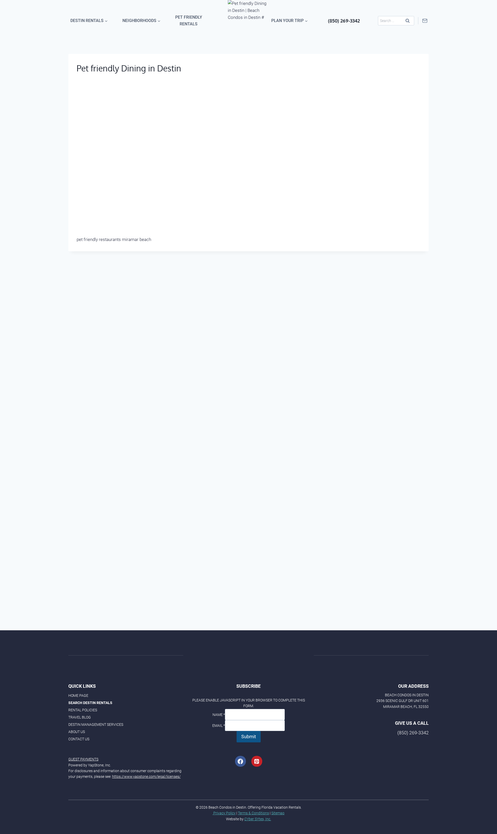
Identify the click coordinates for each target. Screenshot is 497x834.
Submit (248, 736)
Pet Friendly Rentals (188, 20)
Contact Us (78, 739)
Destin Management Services (95, 724)
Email (218, 725)
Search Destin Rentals (90, 703)
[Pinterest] (256, 761)
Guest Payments (83, 759)
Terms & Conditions (253, 813)
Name (219, 715)
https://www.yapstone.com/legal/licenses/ (146, 776)
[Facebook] (240, 761)
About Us (76, 732)
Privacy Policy (224, 813)
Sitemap (277, 813)
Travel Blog (79, 717)
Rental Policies (82, 710)
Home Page (78, 695)
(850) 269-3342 (344, 21)
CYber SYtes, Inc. (257, 819)
